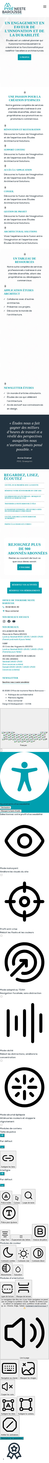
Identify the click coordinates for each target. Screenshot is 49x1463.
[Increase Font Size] (2, 1135)
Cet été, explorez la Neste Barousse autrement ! (20, 517)
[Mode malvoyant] (1, 875)
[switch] (1, 875)
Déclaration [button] (5, 808)
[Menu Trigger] (45, 6)
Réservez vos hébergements (24, 590)
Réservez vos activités (24, 585)
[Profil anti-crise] (1, 935)
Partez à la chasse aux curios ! (18, 524)
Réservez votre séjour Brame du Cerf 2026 (23, 490)
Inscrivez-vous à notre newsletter (15, 682)
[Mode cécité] (1, 1060)
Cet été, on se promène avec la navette (21, 485)
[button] (1, 750)
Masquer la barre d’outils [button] (10, 811)
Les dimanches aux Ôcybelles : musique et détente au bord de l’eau (23, 497)
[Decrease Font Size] (2, 1146)
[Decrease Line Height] (2, 1185)
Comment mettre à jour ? (37, 1306)
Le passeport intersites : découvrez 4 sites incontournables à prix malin (23, 510)
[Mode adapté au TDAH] (1, 996)
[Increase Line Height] (2, 1173)
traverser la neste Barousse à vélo (20, 503)
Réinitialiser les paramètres (11, 1438)
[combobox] (24, 728)
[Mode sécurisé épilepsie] (1, 1125)
